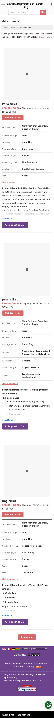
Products (14, 28)
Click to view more (10, 182)
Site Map (30, 666)
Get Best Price (13, 117)
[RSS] (39, 666)
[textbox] (24, 12)
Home (5, 28)
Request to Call (16, 225)
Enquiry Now (27, 637)
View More (45, 37)
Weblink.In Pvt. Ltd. (34, 681)
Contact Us (18, 666)
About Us (17, 663)
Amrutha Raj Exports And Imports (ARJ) (25, 5)
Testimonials (42, 663)
